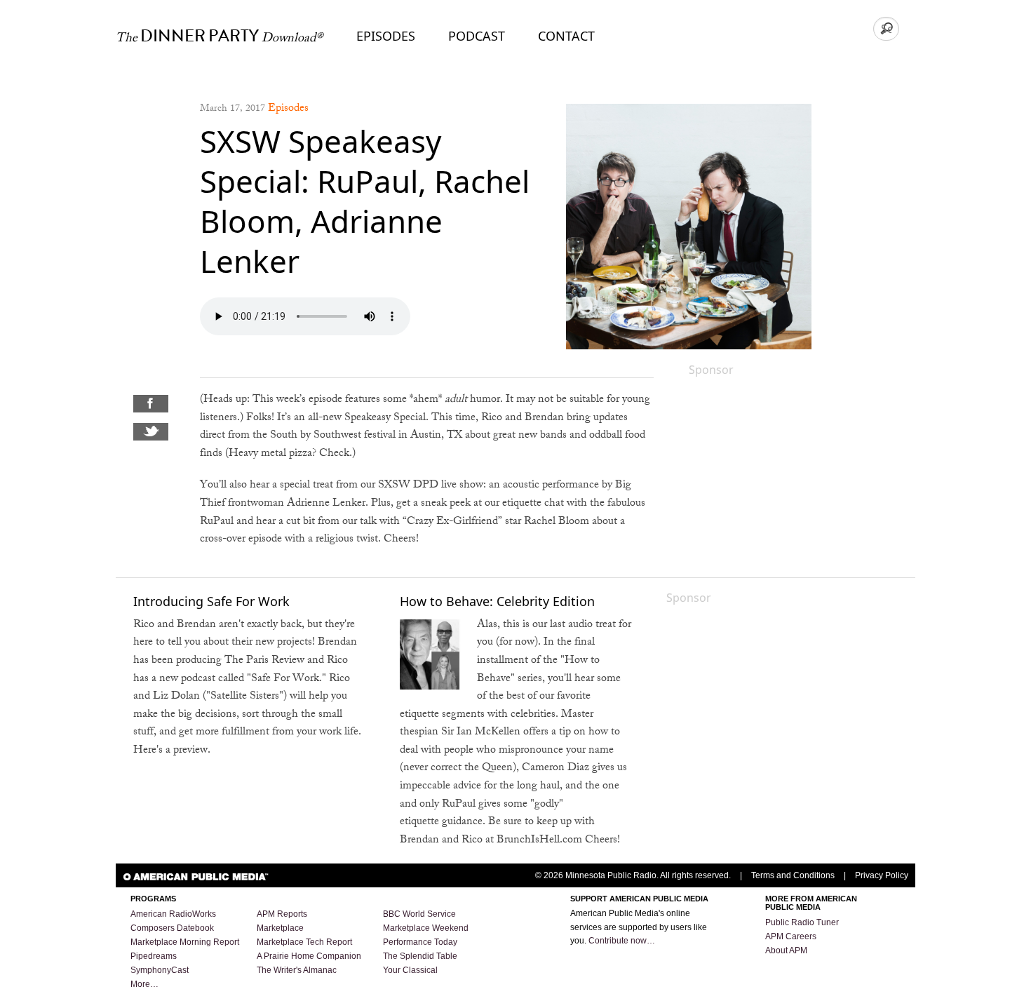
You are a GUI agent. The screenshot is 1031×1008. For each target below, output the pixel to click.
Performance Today (420, 942)
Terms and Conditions (793, 875)
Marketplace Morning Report (184, 942)
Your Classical (410, 970)
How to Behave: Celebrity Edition (497, 601)
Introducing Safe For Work (211, 601)
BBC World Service (419, 914)
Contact (566, 35)
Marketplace (280, 928)
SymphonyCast (159, 970)
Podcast (476, 35)
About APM (786, 950)
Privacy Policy (881, 875)
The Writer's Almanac (297, 970)
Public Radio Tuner (802, 922)
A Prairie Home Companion (309, 956)
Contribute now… (621, 941)
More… (144, 984)
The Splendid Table (420, 956)
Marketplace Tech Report (304, 942)
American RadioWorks (173, 914)
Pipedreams (153, 956)
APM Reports (282, 914)
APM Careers (790, 936)
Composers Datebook (172, 928)
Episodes (385, 35)
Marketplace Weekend (426, 928)
